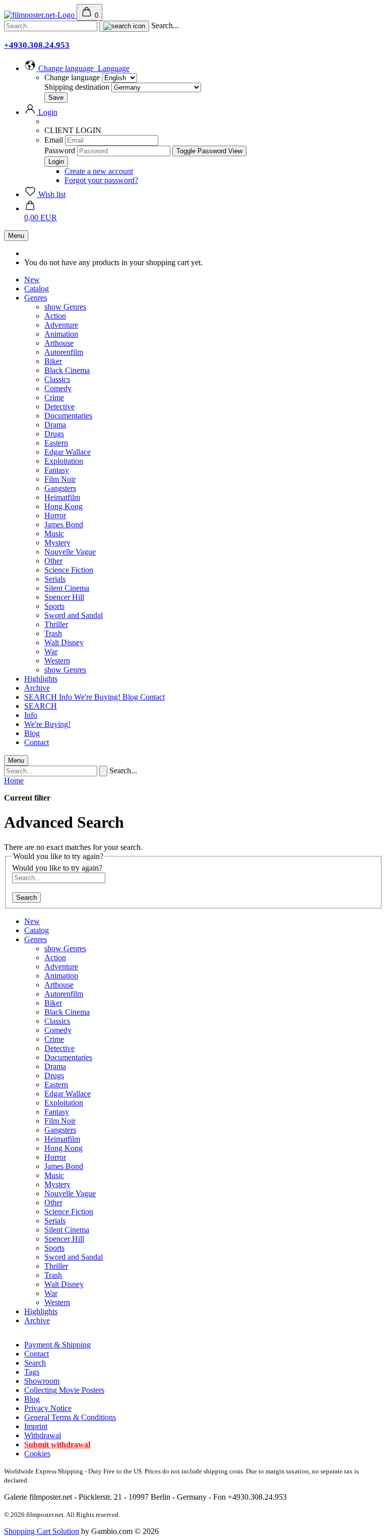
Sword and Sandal (73, 615)
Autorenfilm (63, 352)
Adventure (61, 325)
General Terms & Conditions (70, 1417)
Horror (55, 515)
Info (66, 697)
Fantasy (56, 470)
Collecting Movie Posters (64, 1390)
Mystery (57, 542)
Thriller (56, 624)
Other (53, 561)
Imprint (35, 1426)
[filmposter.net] (40, 15)
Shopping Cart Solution (41, 1531)
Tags (31, 1372)
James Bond (63, 524)
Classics (57, 379)
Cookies (37, 1453)
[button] (77, 68)
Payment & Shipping (57, 1344)
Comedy (58, 388)
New (32, 279)
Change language (72, 77)
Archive (37, 688)
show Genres (65, 306)
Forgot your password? (101, 180)
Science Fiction (68, 570)
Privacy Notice (48, 1408)
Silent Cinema (66, 588)
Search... (165, 25)
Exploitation (63, 461)
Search (26, 897)
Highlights (40, 678)
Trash (53, 633)
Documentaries (68, 415)
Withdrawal (42, 1435)
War (50, 651)
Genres (35, 297)
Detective (59, 406)
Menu (16, 235)
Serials (55, 579)
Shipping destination (77, 87)
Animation (61, 334)
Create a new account (98, 171)
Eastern (56, 443)
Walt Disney (64, 642)
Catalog (36, 288)
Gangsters (60, 488)
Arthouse (59, 343)
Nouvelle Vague (70, 551)
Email (53, 140)
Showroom (41, 1381)
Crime (54, 397)
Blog (131, 697)
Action (55, 316)
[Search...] (124, 26)
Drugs (54, 433)
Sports (54, 606)
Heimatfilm (62, 497)
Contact (152, 697)
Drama (55, 424)
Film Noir (60, 479)
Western (57, 660)
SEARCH (41, 697)
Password (59, 150)
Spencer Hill (64, 597)
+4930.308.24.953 (37, 45)
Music (54, 533)
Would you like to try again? (57, 868)
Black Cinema (67, 370)
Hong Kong (63, 506)
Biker (53, 361)
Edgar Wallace (67, 452)
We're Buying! (98, 697)
